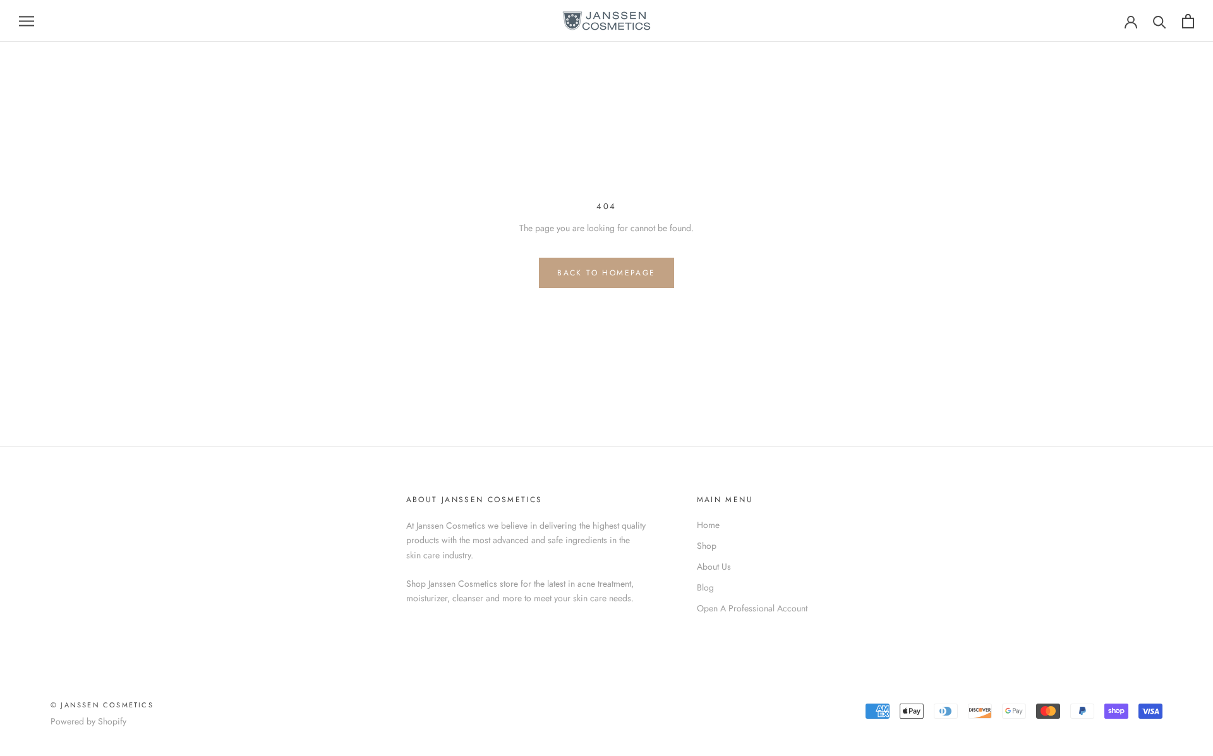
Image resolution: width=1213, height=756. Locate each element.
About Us (714, 566)
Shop (706, 545)
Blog (705, 587)
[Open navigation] (26, 20)
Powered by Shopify (88, 721)
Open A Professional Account (752, 608)
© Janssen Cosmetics (102, 705)
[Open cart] (1188, 21)
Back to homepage (606, 273)
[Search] (1159, 21)
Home (708, 525)
